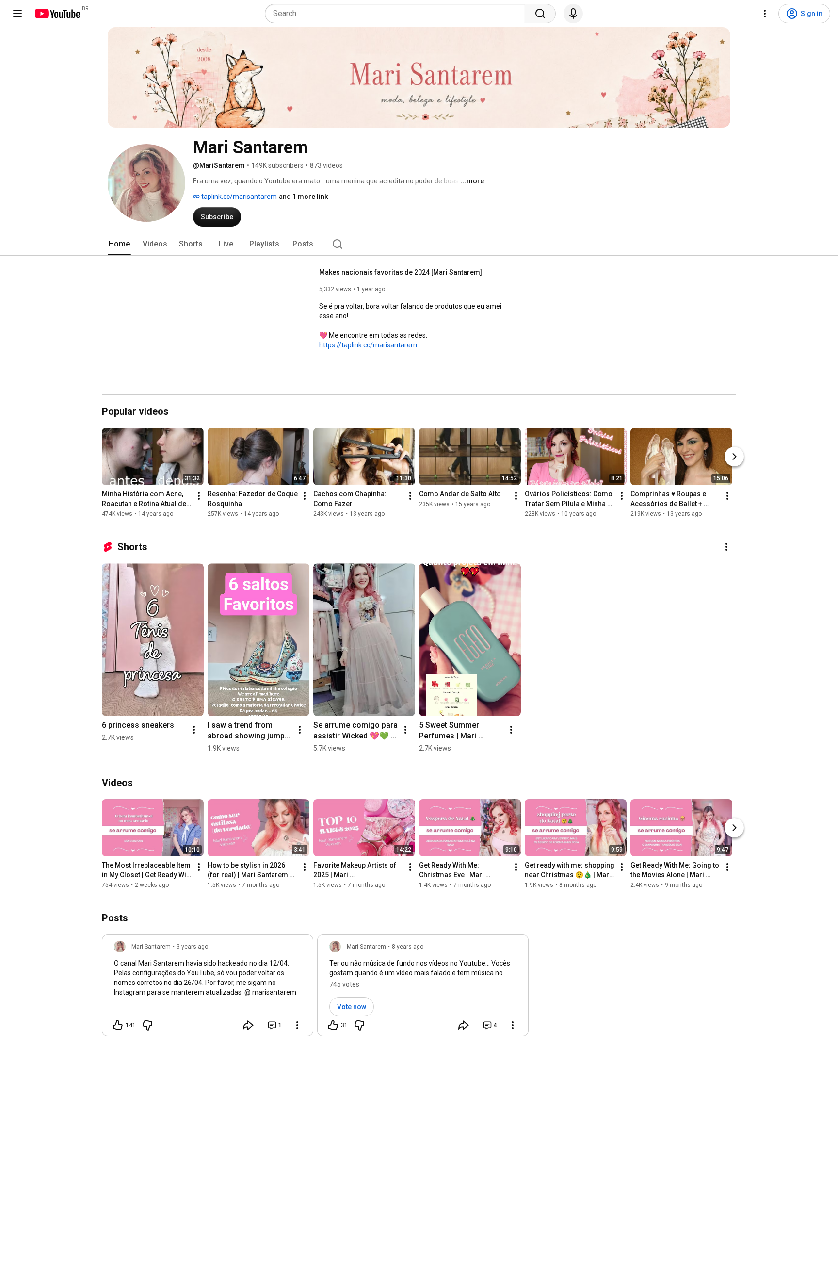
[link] (207, 988)
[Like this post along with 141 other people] (118, 1025)
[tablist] (419, 244)
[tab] (119, 244)
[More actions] (199, 496)
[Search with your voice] (573, 13)
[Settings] (765, 13)
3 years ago (192, 946)
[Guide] (17, 13)
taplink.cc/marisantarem (238, 196)
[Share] (248, 1025)
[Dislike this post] (147, 1025)
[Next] (734, 456)
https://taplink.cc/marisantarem (368, 345)
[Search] (540, 13)
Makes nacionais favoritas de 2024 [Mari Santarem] (400, 272)
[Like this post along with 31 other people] (333, 1025)
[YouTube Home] (57, 13)
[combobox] (398, 13)
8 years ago (407, 946)
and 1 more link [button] (303, 196)
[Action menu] (297, 1025)
